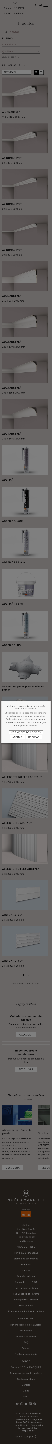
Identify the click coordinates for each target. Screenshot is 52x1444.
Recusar (34, 737)
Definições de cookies (26, 732)
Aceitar (17, 737)
